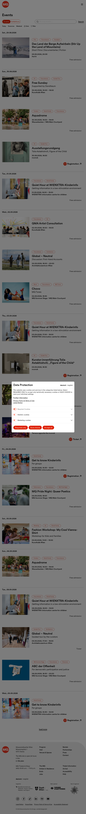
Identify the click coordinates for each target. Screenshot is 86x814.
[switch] (15, 415)
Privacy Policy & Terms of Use (23, 401)
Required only (20, 428)
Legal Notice (17, 403)
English (70, 385)
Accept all (48, 428)
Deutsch (63, 385)
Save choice (35, 428)
